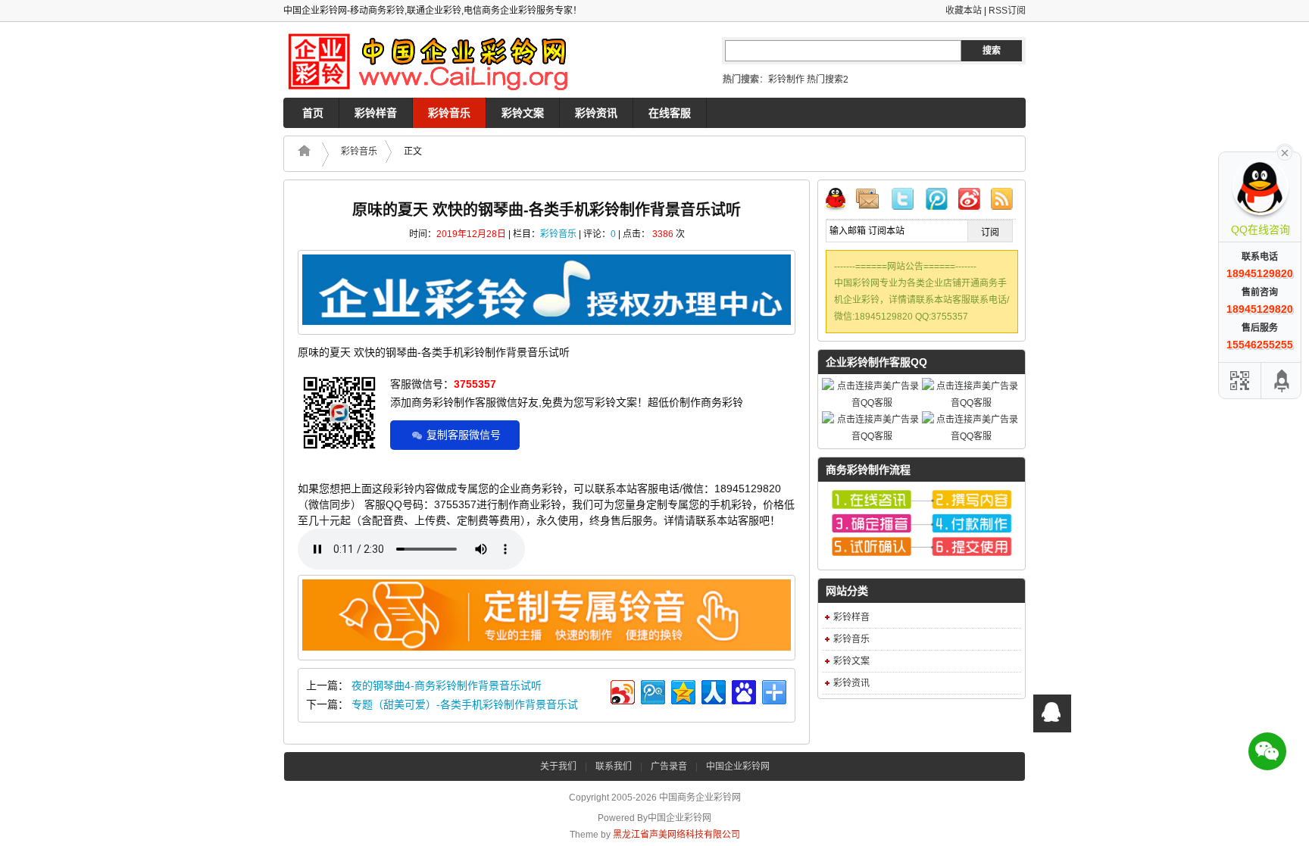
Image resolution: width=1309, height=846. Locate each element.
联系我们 (613, 766)
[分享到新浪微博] (622, 690)
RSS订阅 (1007, 10)
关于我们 (558, 766)
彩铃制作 (786, 79)
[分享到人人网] (712, 690)
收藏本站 (963, 10)
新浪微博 (969, 201)
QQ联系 (841, 201)
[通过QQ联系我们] (1052, 713)
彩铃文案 (522, 113)
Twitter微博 (905, 201)
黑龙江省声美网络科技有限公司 (676, 834)
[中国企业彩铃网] (434, 60)
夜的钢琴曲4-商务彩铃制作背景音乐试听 (446, 685)
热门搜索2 (827, 79)
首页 (312, 113)
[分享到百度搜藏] (743, 690)
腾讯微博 (937, 201)
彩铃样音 (376, 113)
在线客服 (669, 113)
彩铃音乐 (449, 113)
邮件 (873, 201)
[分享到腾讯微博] (652, 690)
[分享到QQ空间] (682, 690)
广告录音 (669, 766)
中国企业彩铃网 (738, 766)
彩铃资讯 (596, 113)
